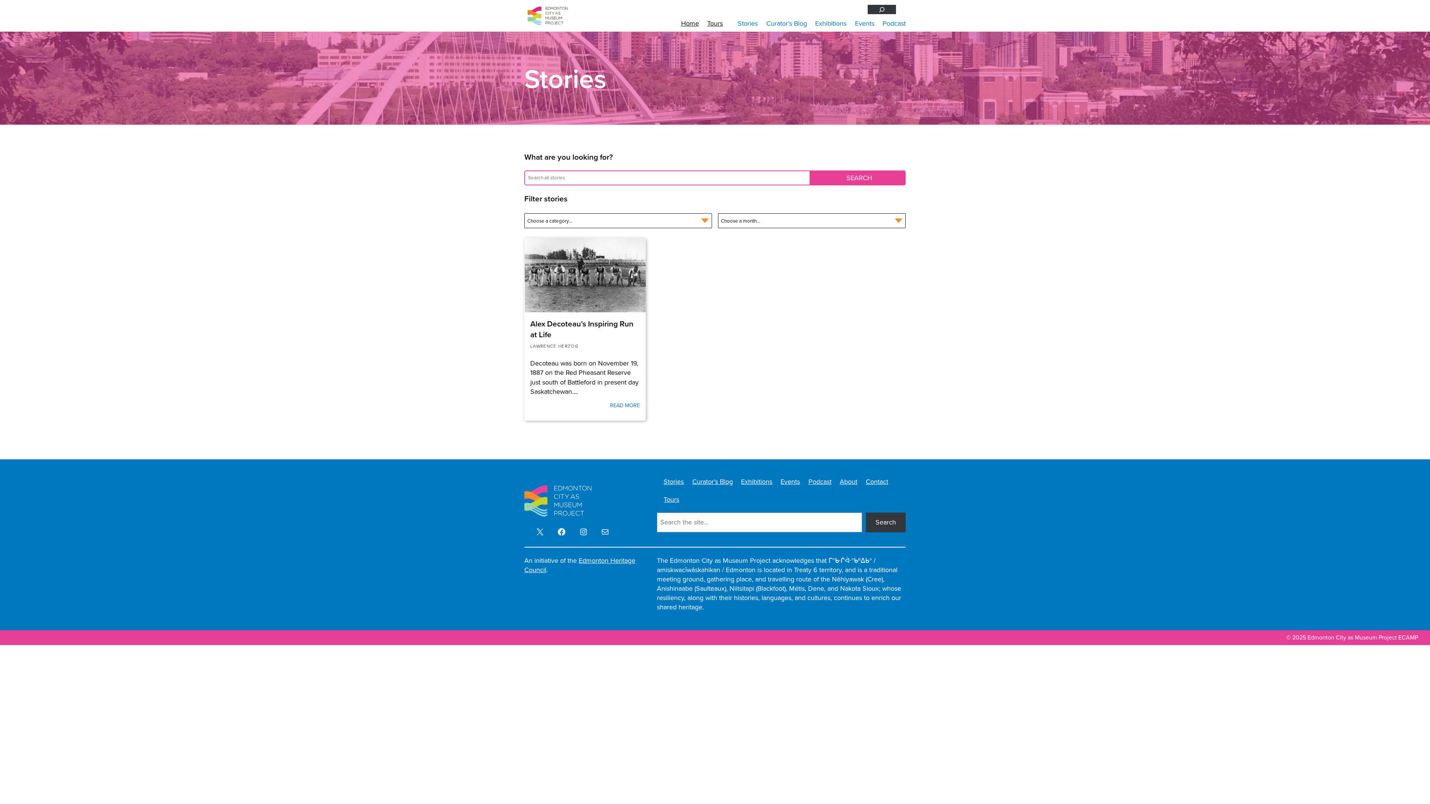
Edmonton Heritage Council (579, 565)
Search (886, 522)
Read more (625, 405)
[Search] (882, 9)
